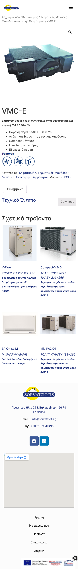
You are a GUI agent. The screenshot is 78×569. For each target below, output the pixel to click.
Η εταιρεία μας (39, 525)
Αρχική (39, 517)
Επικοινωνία (39, 542)
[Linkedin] (44, 441)
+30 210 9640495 (42, 426)
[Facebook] (34, 441)
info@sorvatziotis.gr (44, 419)
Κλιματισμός (30, 17)
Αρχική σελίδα (11, 17)
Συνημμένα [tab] (15, 189)
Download (67, 201)
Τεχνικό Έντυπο (19, 200)
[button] (70, 8)
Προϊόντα (39, 534)
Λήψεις (39, 551)
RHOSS (66, 177)
